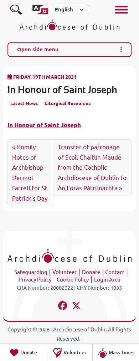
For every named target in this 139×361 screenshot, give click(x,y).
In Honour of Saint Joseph (44, 125)
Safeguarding (30, 272)
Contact (114, 272)
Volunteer (64, 272)
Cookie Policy (73, 280)
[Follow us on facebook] (62, 306)
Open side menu (37, 49)
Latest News (24, 103)
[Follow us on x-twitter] (76, 306)
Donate (91, 272)
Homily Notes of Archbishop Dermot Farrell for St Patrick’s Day (29, 173)
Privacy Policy (35, 280)
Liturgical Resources (68, 103)
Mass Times (121, 352)
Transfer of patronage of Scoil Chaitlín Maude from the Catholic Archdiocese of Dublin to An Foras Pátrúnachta (92, 168)
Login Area (107, 280)
